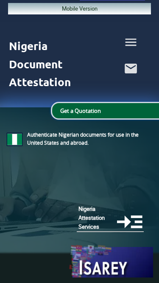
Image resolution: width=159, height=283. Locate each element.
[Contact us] (130, 77)
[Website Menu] (130, 44)
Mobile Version (80, 8)
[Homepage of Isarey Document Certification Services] (110, 262)
